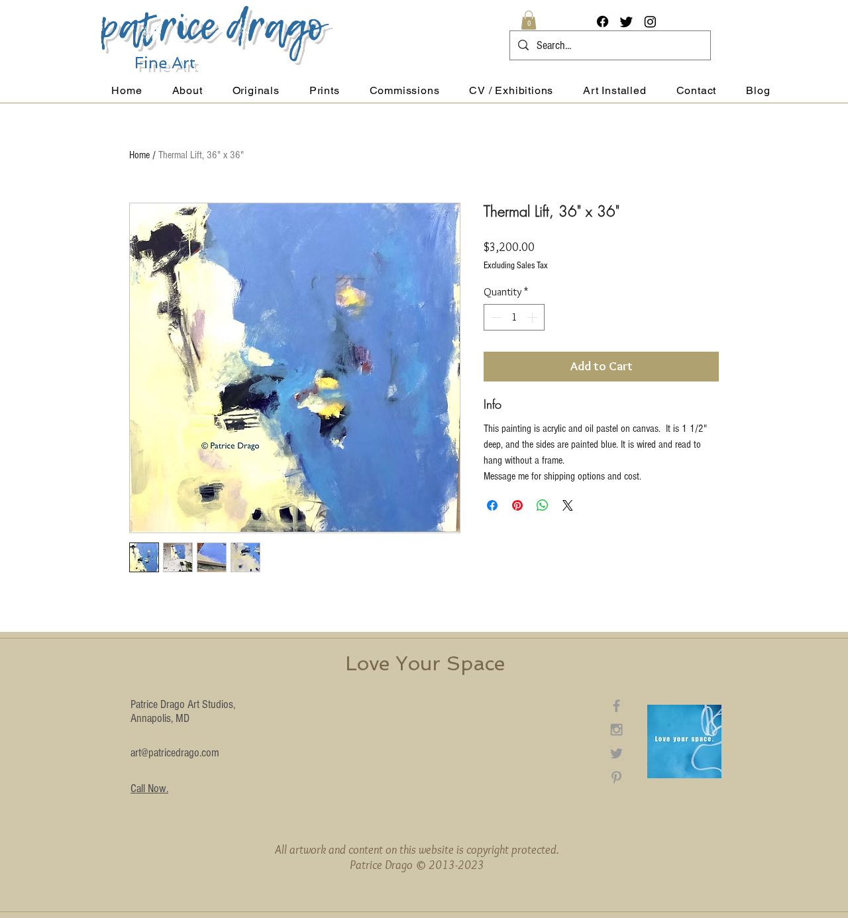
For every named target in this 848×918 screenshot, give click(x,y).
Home (139, 155)
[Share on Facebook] (492, 505)
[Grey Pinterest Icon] (616, 777)
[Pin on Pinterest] (517, 505)
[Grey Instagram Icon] (616, 729)
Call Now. (149, 788)
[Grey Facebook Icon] (616, 705)
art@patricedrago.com (175, 753)
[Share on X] (568, 505)
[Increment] (533, 317)
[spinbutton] (514, 317)
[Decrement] (495, 317)
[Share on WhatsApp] (543, 505)
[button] (529, 20)
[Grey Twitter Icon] (616, 753)
